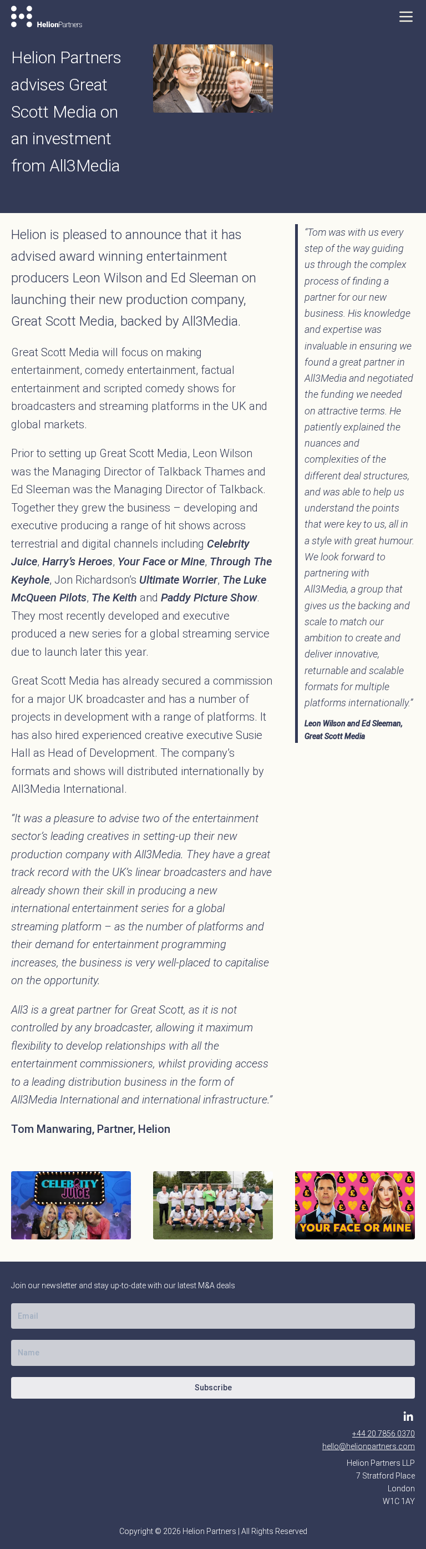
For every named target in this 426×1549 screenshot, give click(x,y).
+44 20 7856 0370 (383, 1433)
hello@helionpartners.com (368, 1446)
